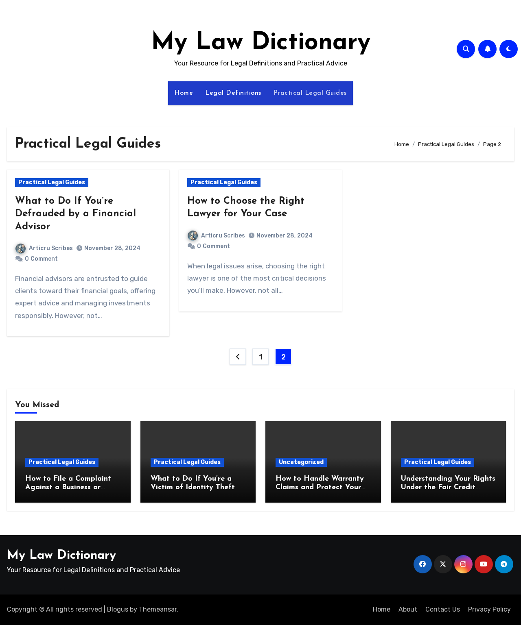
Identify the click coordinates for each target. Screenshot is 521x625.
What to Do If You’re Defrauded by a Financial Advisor (75, 213)
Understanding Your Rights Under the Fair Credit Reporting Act (448, 487)
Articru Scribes (51, 248)
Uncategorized (301, 462)
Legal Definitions (233, 93)
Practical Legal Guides (310, 93)
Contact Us (442, 609)
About (407, 609)
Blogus (117, 609)
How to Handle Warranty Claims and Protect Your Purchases (320, 487)
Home (183, 93)
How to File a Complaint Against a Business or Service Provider (68, 487)
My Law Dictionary (260, 43)
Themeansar (158, 609)
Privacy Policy (489, 609)
